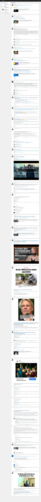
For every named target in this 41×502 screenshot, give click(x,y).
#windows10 (27, 109)
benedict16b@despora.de (17, 93)
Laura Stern (15, 427)
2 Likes (15, 24)
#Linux (23, 70)
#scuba (7, 4)
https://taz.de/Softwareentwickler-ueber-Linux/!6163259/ (26, 71)
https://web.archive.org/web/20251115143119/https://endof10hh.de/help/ (27, 101)
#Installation (27, 70)
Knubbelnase (15, 68)
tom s (16, 39)
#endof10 (29, 109)
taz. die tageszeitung (16, 343)
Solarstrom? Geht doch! (17, 389)
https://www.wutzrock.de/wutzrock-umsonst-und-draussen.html (19, 5)
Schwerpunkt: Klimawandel (16, 393)
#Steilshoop (16, 70)
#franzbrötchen (5, 7)
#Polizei (14, 18)
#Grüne (18, 457)
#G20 (18, 18)
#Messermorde (23, 493)
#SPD (17, 457)
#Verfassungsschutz (33, 159)
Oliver (15, 212)
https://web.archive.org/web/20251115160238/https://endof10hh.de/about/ (22, 100)
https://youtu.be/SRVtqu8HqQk (16, 242)
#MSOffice (28, 108)
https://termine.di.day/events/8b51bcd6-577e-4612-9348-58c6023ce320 (21, 120)
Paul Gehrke (15, 15)
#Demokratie (22, 156)
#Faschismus (24, 159)
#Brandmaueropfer (32, 493)
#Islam (29, 493)
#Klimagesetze (30, 334)
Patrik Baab (20, 254)
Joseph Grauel (16, 437)
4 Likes (15, 190)
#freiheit (17, 109)
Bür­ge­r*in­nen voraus (16, 345)
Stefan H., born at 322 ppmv (16, 128)
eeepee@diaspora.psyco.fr (19, 142)
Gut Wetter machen (16, 400)
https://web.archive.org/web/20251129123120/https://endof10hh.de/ (24, 102)
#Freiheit (29, 159)
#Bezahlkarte (26, 457)
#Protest (20, 159)
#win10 (25, 109)
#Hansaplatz (37, 432)
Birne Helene (15, 455)
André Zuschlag (15, 390)
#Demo (14, 48)
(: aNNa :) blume (19, 146)
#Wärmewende (19, 48)
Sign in (38, 0)
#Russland (23, 241)
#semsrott (15, 218)
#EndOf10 (15, 69)
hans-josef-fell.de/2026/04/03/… (17, 49)
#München (27, 48)
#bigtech (19, 109)
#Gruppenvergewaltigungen (19, 493)
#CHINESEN (16, 332)
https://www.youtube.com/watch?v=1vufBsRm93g (19, 157)
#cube (9, 7)
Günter (14, 226)
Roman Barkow (5, 11)
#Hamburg (21, 18)
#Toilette (28, 289)
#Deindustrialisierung (37, 383)
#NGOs (23, 333)
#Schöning (19, 323)
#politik (17, 218)
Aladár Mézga (16, 206)
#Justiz (14, 17)
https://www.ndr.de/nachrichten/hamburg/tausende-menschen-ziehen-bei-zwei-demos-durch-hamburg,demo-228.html (25, 217)
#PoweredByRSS (23, 18)
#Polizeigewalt (16, 18)
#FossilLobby (21, 47)
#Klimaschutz (30, 48)
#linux (15, 109)
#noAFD (16, 159)
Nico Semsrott (20, 170)
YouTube (22, 170)
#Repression (20, 457)
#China (36, 334)
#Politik (18, 159)
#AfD (29, 216)
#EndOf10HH (18, 97)
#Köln (25, 48)
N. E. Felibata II (16, 91)
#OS (30, 109)
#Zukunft (27, 159)
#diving (8, 4)
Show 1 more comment (16, 37)
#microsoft (21, 109)
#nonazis (19, 218)
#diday (14, 109)
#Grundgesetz (23, 218)
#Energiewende (16, 48)
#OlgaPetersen (25, 240)
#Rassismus (22, 159)
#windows (23, 109)
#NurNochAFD (15, 231)
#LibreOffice (21, 108)
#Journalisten (17, 243)
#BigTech (27, 121)
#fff (31, 48)
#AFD (18, 229)
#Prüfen (36, 159)
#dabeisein (32, 109)
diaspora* (3, 0)
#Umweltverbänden (18, 333)
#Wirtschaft (28, 332)
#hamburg (7, 7)
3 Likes (15, 114)
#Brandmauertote (26, 493)
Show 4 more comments (16, 205)
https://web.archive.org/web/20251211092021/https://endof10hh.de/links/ (30, 99)
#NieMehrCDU (15, 47)
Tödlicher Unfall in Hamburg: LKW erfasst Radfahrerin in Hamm (19, 446)
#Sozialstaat (23, 457)
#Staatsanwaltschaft (18, 324)
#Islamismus (15, 493)
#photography (5, 4)
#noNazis (14, 159)
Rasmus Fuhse (23, 142)
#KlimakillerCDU (18, 47)
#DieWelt (24, 340)
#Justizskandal (17, 322)
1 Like (15, 125)
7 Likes (15, 35)
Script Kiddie (15, 107)
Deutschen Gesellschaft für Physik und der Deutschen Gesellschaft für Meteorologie (25, 412)
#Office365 (31, 108)
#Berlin (22, 48)
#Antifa (21, 218)
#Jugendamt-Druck (35, 240)
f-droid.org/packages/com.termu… (30, 39)
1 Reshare (16, 25)
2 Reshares (16, 56)
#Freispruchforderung (28, 323)
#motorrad (6, 10)
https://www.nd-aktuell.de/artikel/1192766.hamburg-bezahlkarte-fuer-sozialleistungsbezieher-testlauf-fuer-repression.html (25, 456)
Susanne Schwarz (16, 346)
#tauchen (5, 10)
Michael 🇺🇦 (15, 148)
